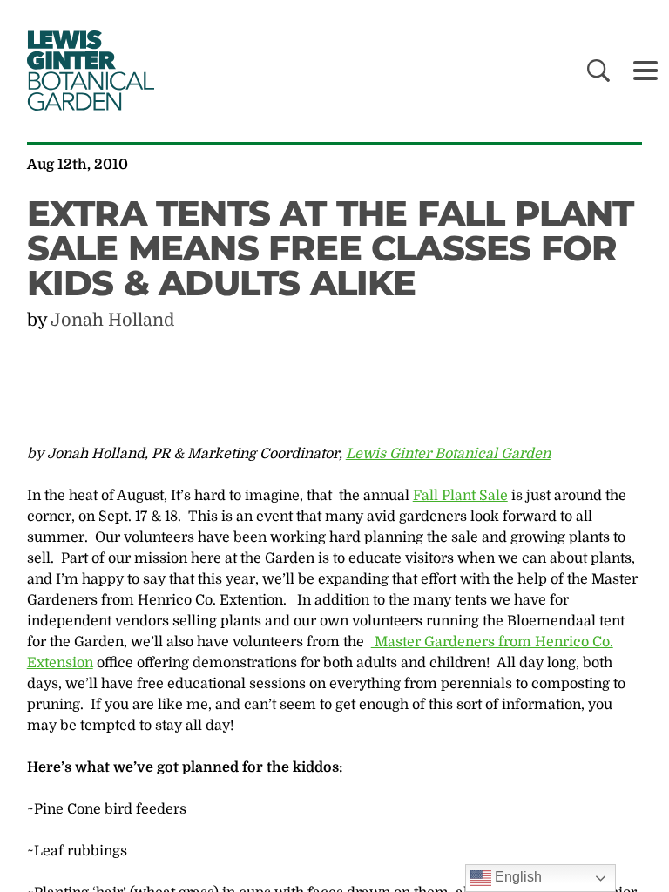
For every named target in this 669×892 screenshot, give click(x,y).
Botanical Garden (87, 71)
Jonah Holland (112, 320)
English (516, 876)
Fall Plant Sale (460, 495)
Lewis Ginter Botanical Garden (448, 454)
